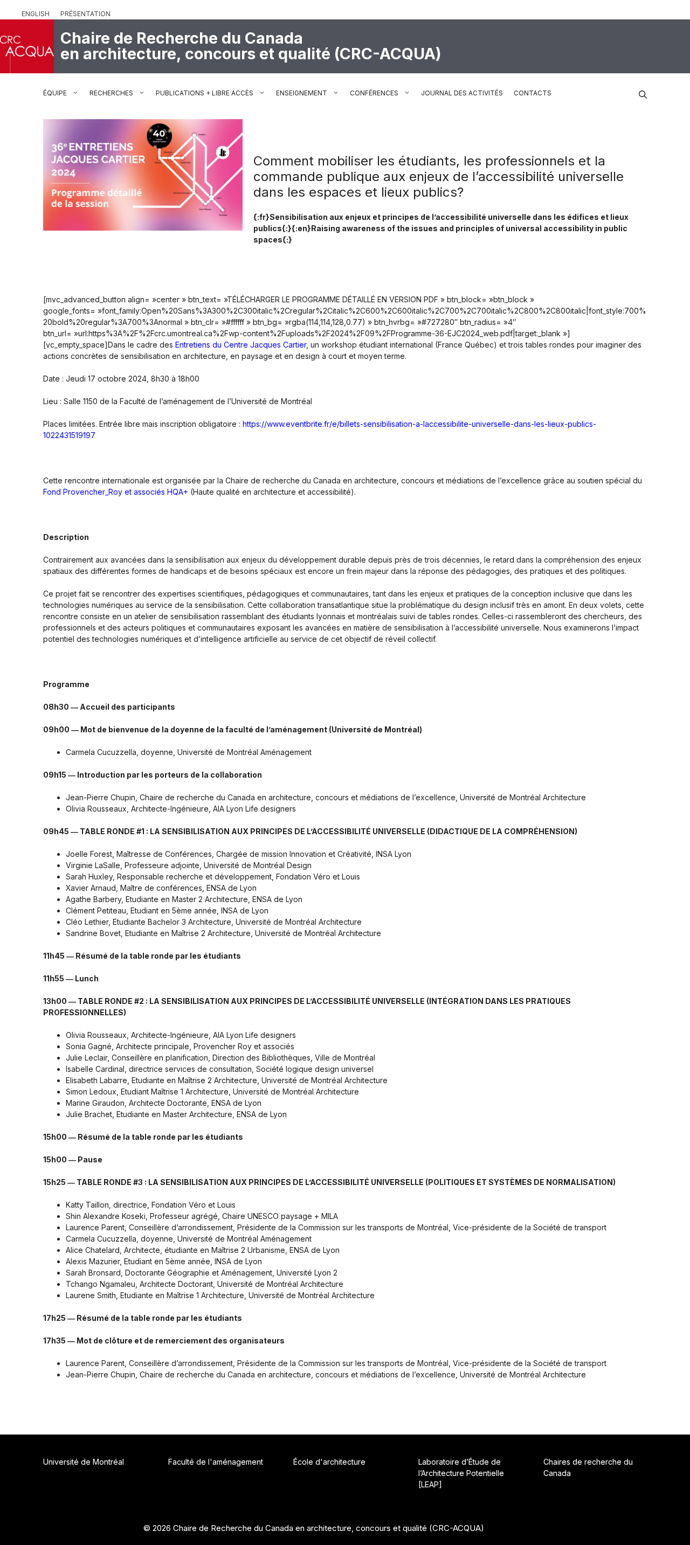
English (36, 14)
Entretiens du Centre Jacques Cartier (240, 344)
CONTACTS (532, 93)
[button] (642, 93)
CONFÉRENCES (374, 93)
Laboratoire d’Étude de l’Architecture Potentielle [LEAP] (461, 1473)
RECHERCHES (111, 93)
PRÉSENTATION (85, 14)
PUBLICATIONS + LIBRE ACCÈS (204, 93)
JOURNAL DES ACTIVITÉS (462, 93)
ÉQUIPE (55, 93)
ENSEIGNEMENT (301, 93)
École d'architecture (329, 1461)
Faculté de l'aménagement (215, 1461)
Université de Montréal (83, 1461)
